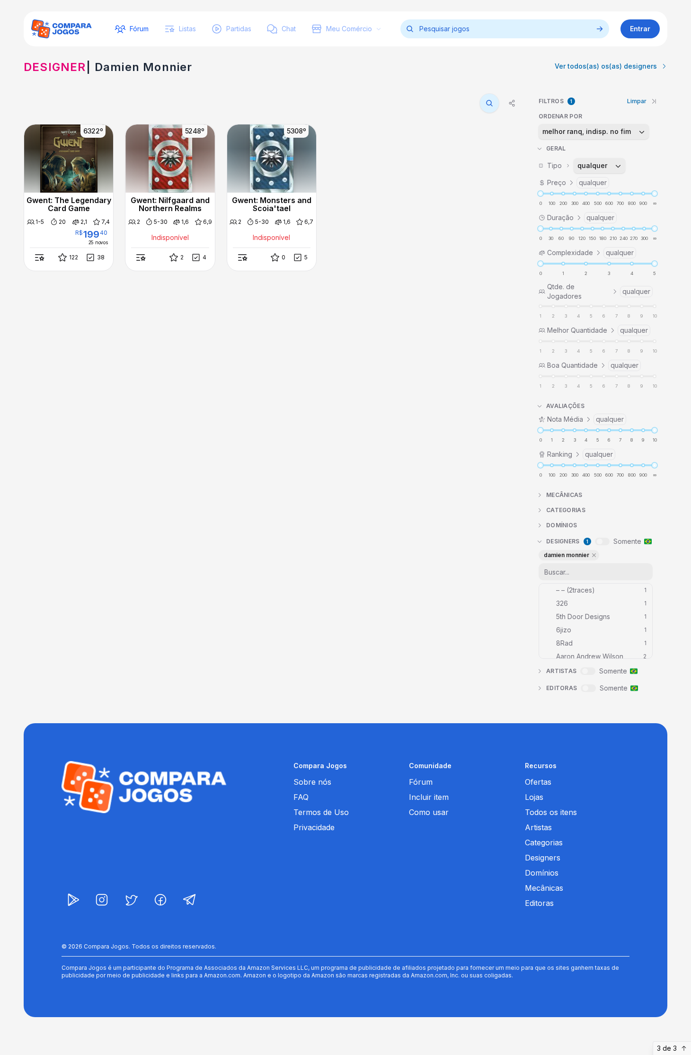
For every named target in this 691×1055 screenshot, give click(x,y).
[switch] (602, 541)
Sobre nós (312, 782)
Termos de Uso (321, 812)
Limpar (637, 101)
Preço (577, 182)
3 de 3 (667, 1048)
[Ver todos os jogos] (599, 28)
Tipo (577, 165)
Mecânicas (544, 888)
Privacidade (314, 827)
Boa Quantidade (592, 365)
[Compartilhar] (512, 103)
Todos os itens (551, 812)
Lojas (534, 797)
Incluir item (429, 797)
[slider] (540, 193)
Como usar (429, 812)
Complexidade (590, 252)
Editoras (539, 903)
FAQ (301, 797)
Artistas (538, 827)
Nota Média (585, 419)
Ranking (580, 454)
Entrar (640, 29)
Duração (580, 217)
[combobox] (594, 131)
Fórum (421, 782)
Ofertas (538, 782)
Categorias (544, 842)
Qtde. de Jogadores (598, 291)
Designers (542, 857)
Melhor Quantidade (597, 330)
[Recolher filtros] (654, 101)
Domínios (541, 873)
